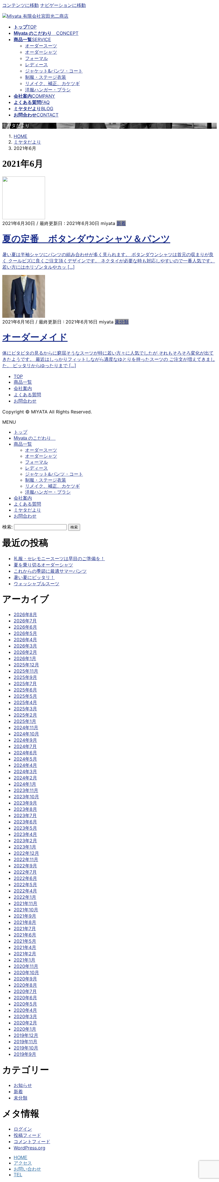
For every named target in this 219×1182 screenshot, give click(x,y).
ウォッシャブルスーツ (36, 583)
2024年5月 (25, 759)
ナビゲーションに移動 (63, 5)
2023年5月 (25, 828)
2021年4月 (25, 947)
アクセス (23, 1163)
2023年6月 (25, 822)
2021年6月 (25, 935)
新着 (121, 223)
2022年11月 (26, 859)
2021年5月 (25, 941)
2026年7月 (25, 621)
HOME (20, 1157)
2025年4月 (25, 702)
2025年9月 (25, 677)
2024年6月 (25, 752)
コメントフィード (32, 1141)
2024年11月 (26, 727)
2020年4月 (25, 1010)
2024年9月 (25, 740)
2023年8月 (25, 809)
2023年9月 (25, 803)
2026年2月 (25, 652)
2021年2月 (25, 953)
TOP (18, 376)
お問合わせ (25, 401)
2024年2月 (25, 778)
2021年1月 (24, 960)
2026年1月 (25, 658)
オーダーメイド (35, 337)
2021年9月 (25, 916)
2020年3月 (25, 1016)
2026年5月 (25, 633)
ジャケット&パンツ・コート (54, 71)
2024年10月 (26, 734)
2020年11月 (26, 966)
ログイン (23, 1129)
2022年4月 (25, 891)
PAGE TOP (209, 1141)
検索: (7, 527)
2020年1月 (25, 1029)
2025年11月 (26, 671)
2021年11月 (25, 903)
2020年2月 (25, 1023)
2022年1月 (25, 897)
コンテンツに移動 (20, 5)
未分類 (122, 322)
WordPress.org (29, 1148)
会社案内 (23, 388)
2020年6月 (25, 997)
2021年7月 (25, 928)
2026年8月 (25, 614)
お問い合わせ (27, 1169)
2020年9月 (25, 979)
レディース (36, 64)
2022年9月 (25, 866)
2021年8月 (25, 922)
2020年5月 (25, 1004)
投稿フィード (27, 1135)
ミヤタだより (27, 510)
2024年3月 (25, 771)
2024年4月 (25, 765)
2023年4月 (25, 834)
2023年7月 (25, 815)
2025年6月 (25, 690)
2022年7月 (25, 872)
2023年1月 (25, 847)
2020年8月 (25, 985)
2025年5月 (25, 696)
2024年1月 (25, 784)
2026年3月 (25, 646)
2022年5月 (25, 884)
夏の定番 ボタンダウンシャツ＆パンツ (86, 239)
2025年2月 (25, 715)
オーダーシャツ (41, 52)
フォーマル (36, 58)
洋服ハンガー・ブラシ (48, 90)
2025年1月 (25, 721)
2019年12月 (26, 1035)
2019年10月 (26, 1048)
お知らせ (23, 1085)
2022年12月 (26, 853)
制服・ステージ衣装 (45, 77)
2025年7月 (25, 683)
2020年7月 (25, 991)
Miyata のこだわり (35, 438)
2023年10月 (26, 796)
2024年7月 (25, 746)
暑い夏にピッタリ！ (34, 577)
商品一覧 (23, 382)
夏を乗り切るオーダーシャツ (43, 565)
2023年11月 (26, 790)
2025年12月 (26, 665)
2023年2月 (25, 840)
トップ (20, 432)
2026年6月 (25, 627)
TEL (18, 1174)
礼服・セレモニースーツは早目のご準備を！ (59, 558)
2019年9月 (25, 1054)
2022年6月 (25, 878)
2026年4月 (25, 639)
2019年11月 (25, 1041)
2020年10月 (26, 972)
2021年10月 (26, 909)
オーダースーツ (41, 46)
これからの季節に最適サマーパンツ (50, 571)
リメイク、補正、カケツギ (52, 83)
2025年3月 (25, 708)
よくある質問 (27, 394)
